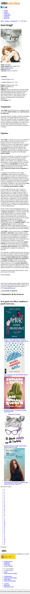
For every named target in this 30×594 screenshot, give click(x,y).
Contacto (6, 583)
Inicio (2, 21)
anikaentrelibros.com (9, 288)
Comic (6, 572)
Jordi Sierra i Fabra (13, 484)
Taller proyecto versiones (10, 573)
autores (6, 12)
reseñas (6, 10)
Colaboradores (8, 576)
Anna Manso (7, 411)
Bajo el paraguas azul (9, 374)
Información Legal (9, 586)
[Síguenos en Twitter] (4, 7)
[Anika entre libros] (9, 552)
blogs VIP (6, 18)
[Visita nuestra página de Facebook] (2, 7)
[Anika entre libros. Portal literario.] (11, 5)
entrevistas (7, 13)
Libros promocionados (10, 580)
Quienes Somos (8, 561)
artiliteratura (7, 15)
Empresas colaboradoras (10, 577)
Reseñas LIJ (14, 21)
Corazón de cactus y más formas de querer (15, 410)
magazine (6, 16)
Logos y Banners (8, 566)
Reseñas (7, 21)
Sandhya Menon (16, 341)
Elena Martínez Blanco (22, 374)
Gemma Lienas (22, 445)
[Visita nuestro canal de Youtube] (6, 7)
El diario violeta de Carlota (11, 445)
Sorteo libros (7, 579)
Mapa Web (7, 585)
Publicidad (7, 563)
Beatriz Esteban (9, 67)
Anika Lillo (7, 564)
